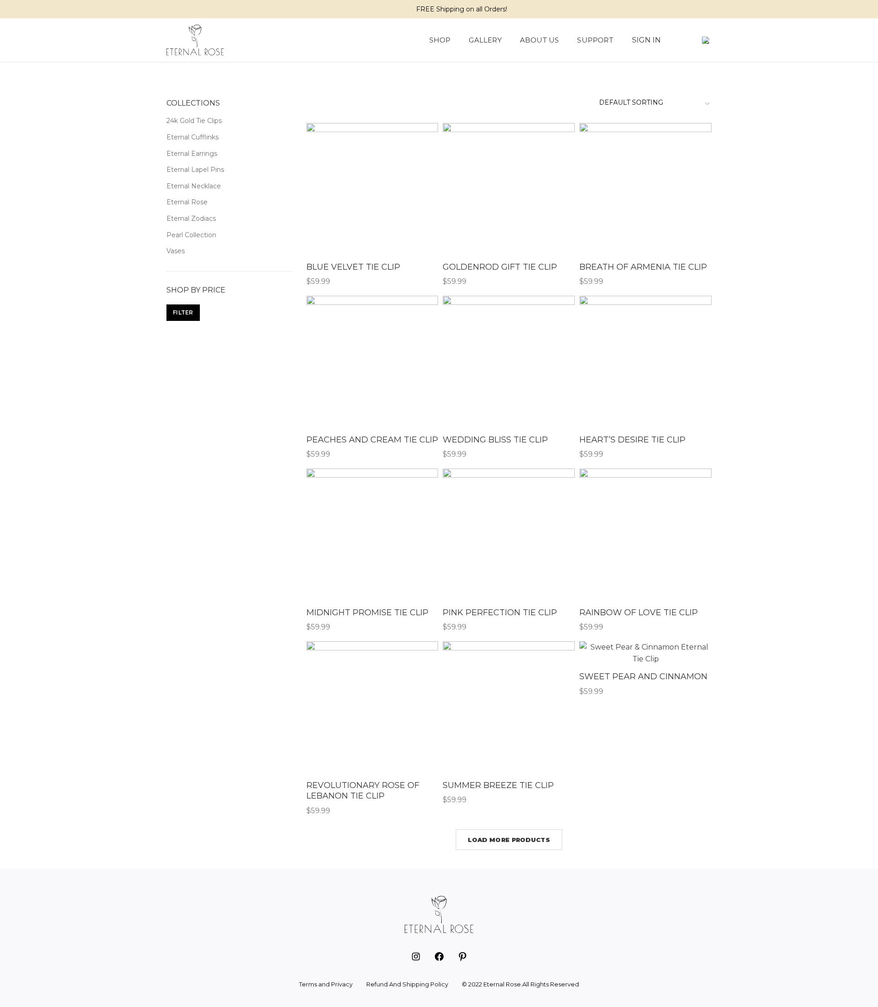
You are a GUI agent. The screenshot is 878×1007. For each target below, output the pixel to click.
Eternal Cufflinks (192, 137)
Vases (175, 251)
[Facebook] (172, 9)
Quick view (431, 138)
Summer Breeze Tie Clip (498, 785)
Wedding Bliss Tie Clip (495, 440)
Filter (183, 312)
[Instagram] (184, 9)
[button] (688, 40)
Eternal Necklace (193, 186)
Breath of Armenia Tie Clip (643, 267)
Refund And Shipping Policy (407, 984)
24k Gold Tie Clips (194, 121)
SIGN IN (646, 40)
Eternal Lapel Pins (195, 169)
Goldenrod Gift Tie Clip (500, 267)
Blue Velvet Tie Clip (353, 267)
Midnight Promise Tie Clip (367, 612)
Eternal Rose (187, 202)
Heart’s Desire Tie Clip (632, 440)
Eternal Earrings (191, 153)
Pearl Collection (191, 235)
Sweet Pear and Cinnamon (643, 676)
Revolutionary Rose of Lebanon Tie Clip (362, 790)
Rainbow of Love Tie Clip (638, 612)
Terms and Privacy (326, 984)
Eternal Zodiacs (191, 218)
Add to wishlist (431, 158)
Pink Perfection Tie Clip (500, 612)
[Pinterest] (196, 9)
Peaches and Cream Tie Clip (372, 440)
